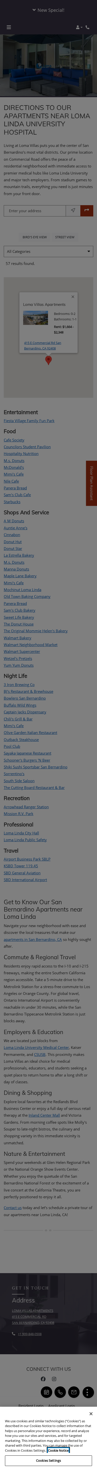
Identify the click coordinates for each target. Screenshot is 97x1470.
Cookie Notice (58, 1450)
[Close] (91, 1413)
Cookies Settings (48, 1460)
